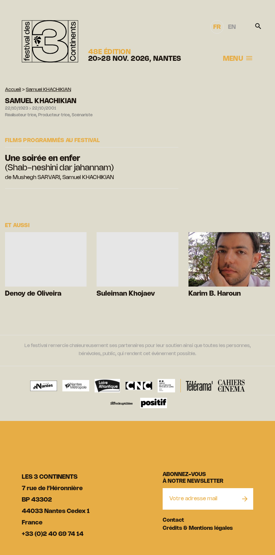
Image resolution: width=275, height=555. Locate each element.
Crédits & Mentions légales (198, 528)
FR (217, 27)
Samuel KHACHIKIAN (48, 90)
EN (232, 27)
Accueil (13, 90)
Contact (173, 520)
